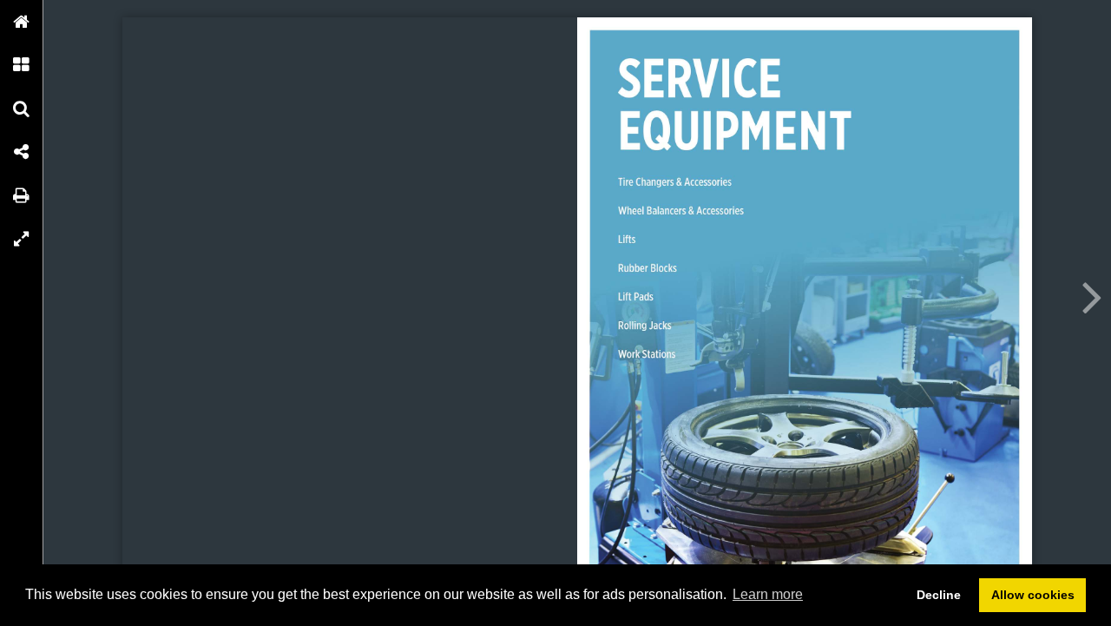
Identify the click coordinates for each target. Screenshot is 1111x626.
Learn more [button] (768, 594)
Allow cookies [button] (1033, 595)
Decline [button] (939, 595)
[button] (21, 21)
